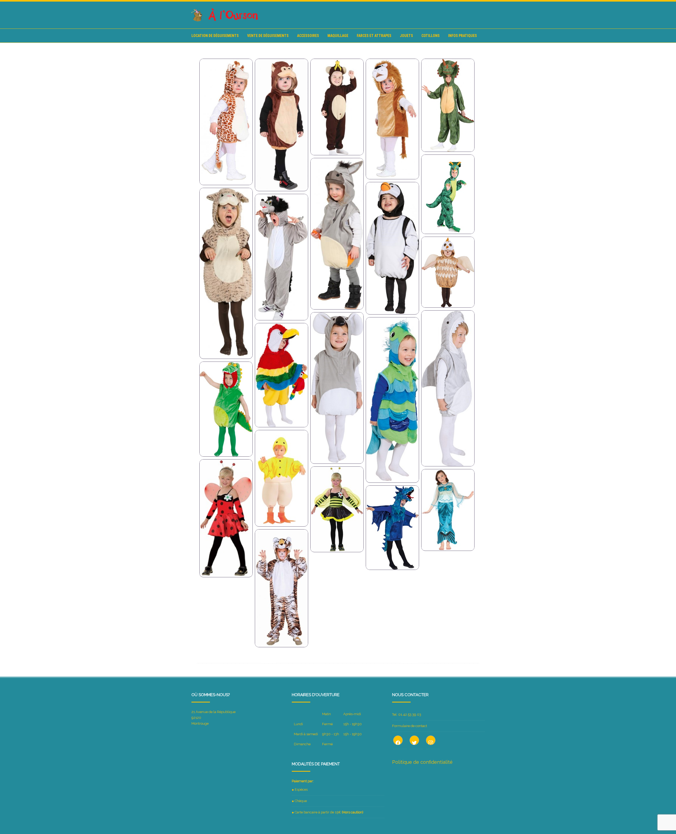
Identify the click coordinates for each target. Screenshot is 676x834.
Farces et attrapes (374, 36)
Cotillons (430, 36)
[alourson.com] (225, 20)
